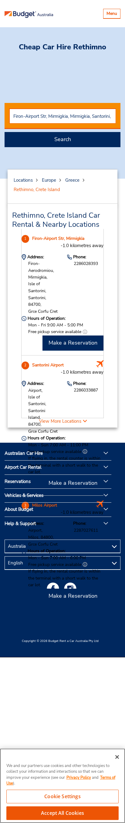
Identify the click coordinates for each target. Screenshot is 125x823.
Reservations (18, 481)
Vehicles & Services (24, 495)
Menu (113, 14)
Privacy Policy (78, 777)
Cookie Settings (62, 796)
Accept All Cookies (62, 813)
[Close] (117, 757)
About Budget (19, 509)
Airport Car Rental (23, 467)
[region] (62, 786)
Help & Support (20, 524)
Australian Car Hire (24, 453)
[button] (85, 332)
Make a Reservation (73, 342)
